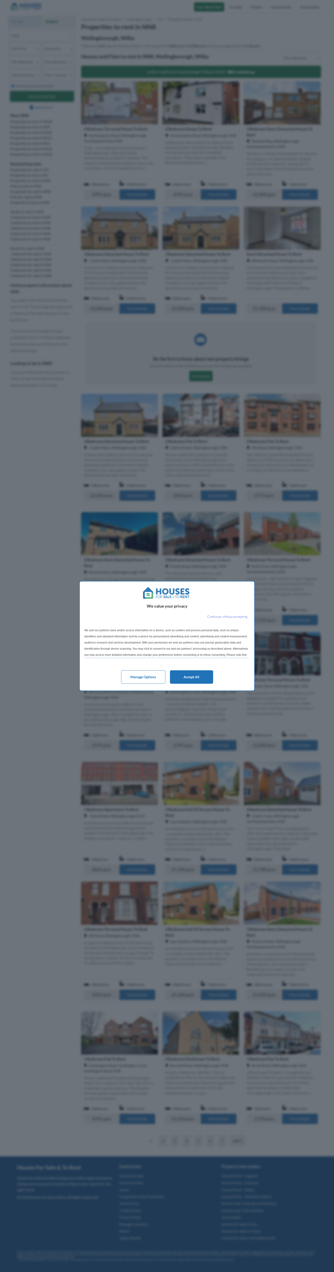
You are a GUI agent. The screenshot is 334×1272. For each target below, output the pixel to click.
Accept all (191, 677)
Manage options (143, 677)
